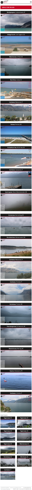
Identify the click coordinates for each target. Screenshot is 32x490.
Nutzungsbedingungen (5, 489)
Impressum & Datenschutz (15, 487)
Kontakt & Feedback (5, 487)
